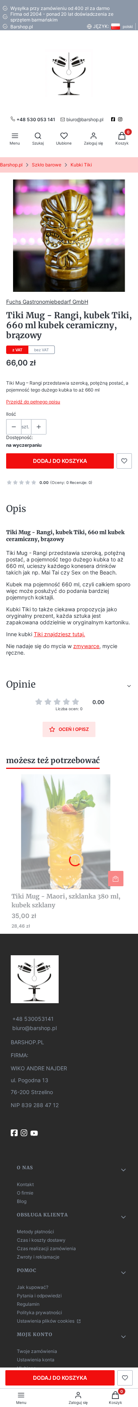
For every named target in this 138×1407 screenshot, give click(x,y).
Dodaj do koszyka (60, 460)
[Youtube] (34, 1133)
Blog (21, 1201)
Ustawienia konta (35, 1360)
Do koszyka (115, 878)
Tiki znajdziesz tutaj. (59, 634)
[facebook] (114, 119)
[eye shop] (69, 979)
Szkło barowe (46, 165)
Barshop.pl (11, 165)
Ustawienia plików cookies (46, 1321)
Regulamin (28, 1304)
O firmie (25, 1193)
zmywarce (86, 646)
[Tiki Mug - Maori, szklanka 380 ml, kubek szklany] (69, 831)
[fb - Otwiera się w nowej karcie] (15, 1133)
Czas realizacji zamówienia (46, 1248)
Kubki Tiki (81, 165)
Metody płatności (35, 1231)
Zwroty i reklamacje (38, 1257)
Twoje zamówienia (37, 1351)
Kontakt (25, 1184)
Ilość (11, 414)
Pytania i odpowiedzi (39, 1295)
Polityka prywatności (39, 1312)
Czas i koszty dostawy (41, 1240)
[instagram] (121, 119)
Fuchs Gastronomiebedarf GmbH (47, 301)
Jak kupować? (32, 1287)
